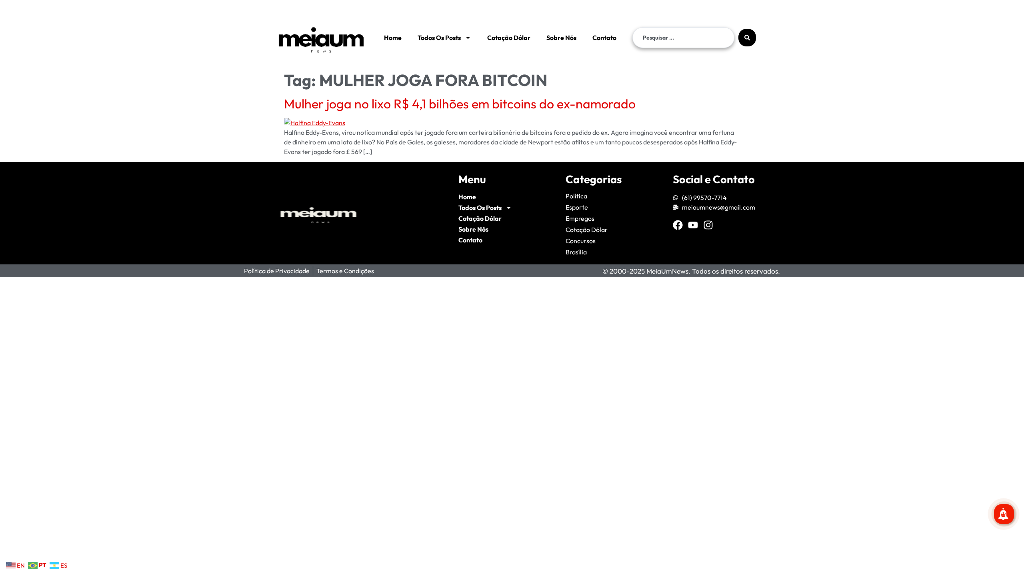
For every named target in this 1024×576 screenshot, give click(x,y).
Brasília (576, 252)
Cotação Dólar (508, 38)
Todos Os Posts (439, 38)
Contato (604, 38)
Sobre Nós (561, 38)
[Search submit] (747, 37)
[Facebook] (678, 225)
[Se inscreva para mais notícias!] (1004, 514)
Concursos (581, 241)
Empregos (580, 218)
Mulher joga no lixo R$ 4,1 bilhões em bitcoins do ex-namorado (460, 104)
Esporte (577, 207)
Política (576, 196)
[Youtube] (693, 225)
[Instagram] (708, 225)
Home (393, 38)
